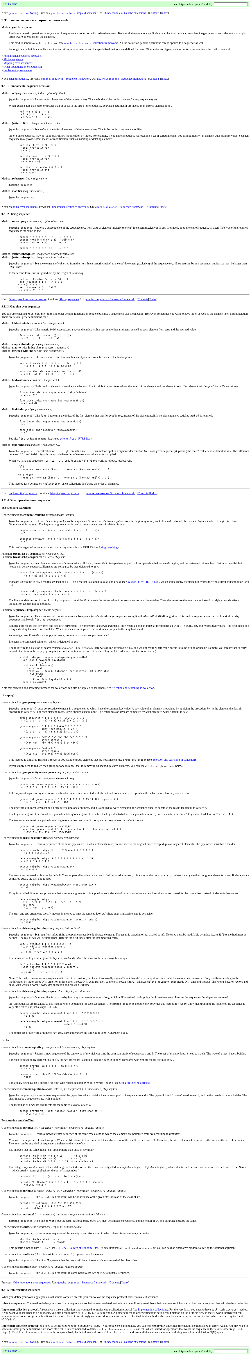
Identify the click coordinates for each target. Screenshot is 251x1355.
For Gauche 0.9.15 (14, 4)
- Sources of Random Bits (76, 1247)
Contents (154, 13)
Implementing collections (152, 1309)
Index (164, 13)
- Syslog (23, 13)
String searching (108, 547)
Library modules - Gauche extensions (124, 13)
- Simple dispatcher (73, 13)
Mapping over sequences (17, 63)
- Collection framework (90, 43)
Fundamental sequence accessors (22, 55)
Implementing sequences (17, 70)
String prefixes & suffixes (134, 1082)
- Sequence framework (65, 78)
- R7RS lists (75, 438)
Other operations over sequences (22, 66)
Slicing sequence (13, 59)
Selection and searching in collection (133, 687)
